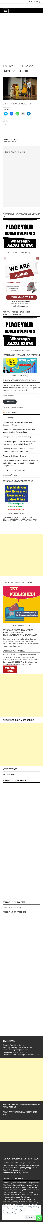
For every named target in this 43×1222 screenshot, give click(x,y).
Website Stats (10, 769)
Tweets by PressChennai (12, 907)
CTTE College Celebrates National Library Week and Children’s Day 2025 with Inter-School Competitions (20, 463)
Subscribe (10, 401)
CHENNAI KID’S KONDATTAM (14, 470)
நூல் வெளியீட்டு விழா (10, 475)
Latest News (11, 412)
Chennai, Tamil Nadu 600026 (13, 1045)
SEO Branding (8, 418)
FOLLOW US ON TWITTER (14, 902)
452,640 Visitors (9, 774)
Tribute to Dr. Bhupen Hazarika (14, 456)
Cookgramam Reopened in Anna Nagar (17, 437)
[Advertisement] (21, 38)
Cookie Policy (11, 1213)
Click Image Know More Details (18, 720)
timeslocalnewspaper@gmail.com (15, 1050)
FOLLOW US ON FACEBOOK (14, 780)
